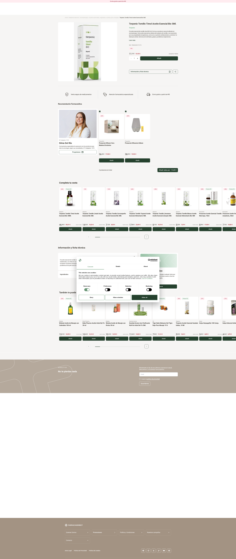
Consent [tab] (90, 266)
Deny (91, 297)
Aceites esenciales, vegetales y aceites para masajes (104, 17)
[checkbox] (99, 111)
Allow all (144, 297)
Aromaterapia (84, 17)
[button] (104, 532)
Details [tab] (118, 266)
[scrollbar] (117, 237)
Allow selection (118, 297)
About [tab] (146, 266)
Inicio (66, 17)
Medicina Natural (74, 17)
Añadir (111, 160)
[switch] (107, 289)
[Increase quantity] (137, 58)
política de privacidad (153, 379)
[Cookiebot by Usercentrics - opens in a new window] (149, 260)
